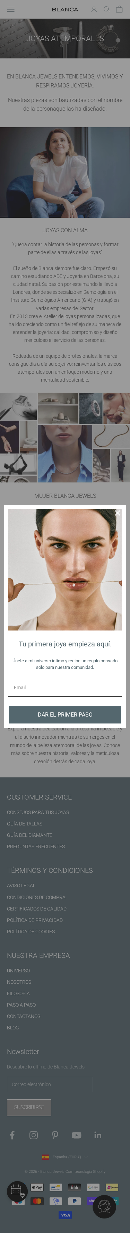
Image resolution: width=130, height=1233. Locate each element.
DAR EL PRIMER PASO (65, 714)
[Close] (117, 513)
